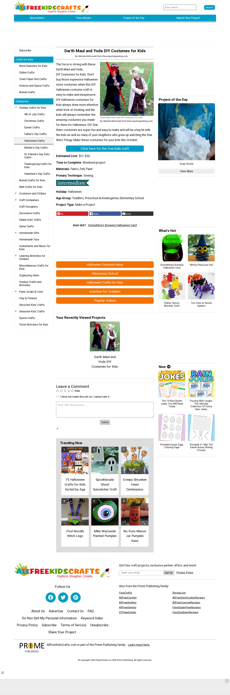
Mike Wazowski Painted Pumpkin (105, 533)
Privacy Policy (27, 625)
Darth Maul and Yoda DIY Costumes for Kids (105, 362)
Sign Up (168, 573)
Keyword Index (92, 618)
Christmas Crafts (34, 120)
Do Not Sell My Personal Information (49, 618)
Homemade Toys (29, 239)
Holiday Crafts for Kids (32, 107)
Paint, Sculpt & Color (31, 291)
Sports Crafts (27, 318)
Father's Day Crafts (35, 134)
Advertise (56, 611)
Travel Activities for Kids (33, 324)
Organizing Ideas (29, 275)
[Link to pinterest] (76, 597)
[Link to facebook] (51, 597)
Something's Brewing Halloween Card (112, 225)
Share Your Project (62, 632)
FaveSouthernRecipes (185, 612)
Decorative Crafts (29, 213)
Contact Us (75, 611)
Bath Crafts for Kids (30, 187)
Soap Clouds (186, 164)
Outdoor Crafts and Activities (30, 283)
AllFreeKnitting (127, 602)
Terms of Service (73, 625)
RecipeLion (179, 592)
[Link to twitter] (63, 597)
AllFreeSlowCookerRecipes (188, 597)
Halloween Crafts (34, 140)
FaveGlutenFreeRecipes (186, 607)
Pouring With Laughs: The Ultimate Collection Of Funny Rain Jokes (201, 405)
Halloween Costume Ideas (105, 265)
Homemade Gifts (29, 233)
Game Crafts (26, 226)
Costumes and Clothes (32, 193)
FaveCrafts (125, 592)
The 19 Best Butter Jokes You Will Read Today (172, 404)
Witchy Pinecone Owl (201, 265)
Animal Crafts (27, 92)
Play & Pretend (28, 298)
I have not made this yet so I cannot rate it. (85, 396)
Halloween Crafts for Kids (105, 282)
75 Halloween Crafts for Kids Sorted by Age (75, 484)
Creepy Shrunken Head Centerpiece (135, 484)
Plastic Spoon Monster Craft (171, 304)
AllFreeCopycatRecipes (186, 602)
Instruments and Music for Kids (34, 247)
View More (186, 171)
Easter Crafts (32, 127)
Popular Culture (105, 300)
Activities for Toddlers (105, 292)
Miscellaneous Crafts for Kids (33, 267)
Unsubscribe (99, 625)
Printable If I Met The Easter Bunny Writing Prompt (201, 447)
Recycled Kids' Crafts (32, 304)
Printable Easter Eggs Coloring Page (171, 446)
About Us (38, 611)
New (162, 367)
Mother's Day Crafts (36, 147)
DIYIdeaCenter (127, 612)
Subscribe (25, 50)
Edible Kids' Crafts (30, 219)
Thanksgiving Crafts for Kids (38, 165)
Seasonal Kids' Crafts (32, 311)
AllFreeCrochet (128, 597)
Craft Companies (29, 200)
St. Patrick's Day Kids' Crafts (37, 156)
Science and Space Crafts (34, 85)
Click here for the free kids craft (105, 149)
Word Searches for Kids (33, 66)
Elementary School (105, 273)
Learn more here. (139, 644)
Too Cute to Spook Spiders (201, 304)
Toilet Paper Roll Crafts (33, 79)
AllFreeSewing (127, 607)
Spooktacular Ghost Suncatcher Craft (105, 484)
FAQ (91, 611)
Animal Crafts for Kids (32, 180)
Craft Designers (28, 206)
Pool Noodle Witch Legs (75, 533)
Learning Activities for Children (32, 257)
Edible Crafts (27, 72)
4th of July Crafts (34, 114)
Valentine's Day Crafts (37, 173)
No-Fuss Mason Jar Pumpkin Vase (134, 536)
